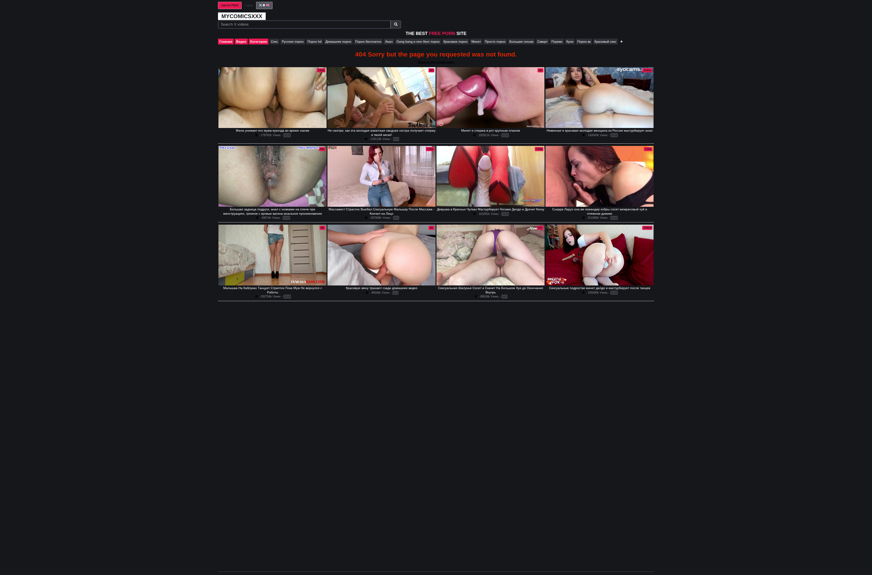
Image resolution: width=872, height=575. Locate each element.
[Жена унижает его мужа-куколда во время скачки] (272, 97)
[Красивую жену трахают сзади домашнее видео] (381, 255)
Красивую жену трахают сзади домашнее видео (381, 288)
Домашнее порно (338, 41)
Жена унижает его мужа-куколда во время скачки (272, 130)
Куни (569, 41)
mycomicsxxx (241, 16)
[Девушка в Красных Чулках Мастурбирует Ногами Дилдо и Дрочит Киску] (490, 176)
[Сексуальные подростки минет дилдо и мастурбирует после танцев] (599, 255)
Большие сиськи (521, 41)
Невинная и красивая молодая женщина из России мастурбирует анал (600, 130)
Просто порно (495, 41)
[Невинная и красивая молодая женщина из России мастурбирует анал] (599, 97)
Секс (274, 41)
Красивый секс (605, 41)
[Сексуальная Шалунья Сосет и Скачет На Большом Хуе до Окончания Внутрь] (490, 255)
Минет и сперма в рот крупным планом (490, 130)
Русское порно (293, 41)
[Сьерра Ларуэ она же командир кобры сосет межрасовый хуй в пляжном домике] (599, 176)
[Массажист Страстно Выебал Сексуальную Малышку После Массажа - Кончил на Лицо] (381, 176)
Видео (241, 41)
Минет (476, 41)
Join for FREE (230, 5)
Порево (556, 41)
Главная (225, 41)
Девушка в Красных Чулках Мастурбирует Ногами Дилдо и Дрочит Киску (490, 209)
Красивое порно (455, 41)
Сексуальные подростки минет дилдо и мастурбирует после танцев (599, 288)
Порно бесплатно (368, 41)
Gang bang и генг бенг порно (418, 41)
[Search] (396, 24)
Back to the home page (436, 62)
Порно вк (584, 41)
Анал (389, 41)
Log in (249, 5)
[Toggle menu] (219, 11)
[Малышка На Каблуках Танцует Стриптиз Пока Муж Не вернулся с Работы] (272, 255)
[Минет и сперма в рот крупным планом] (490, 97)
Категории (258, 41)
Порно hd (314, 41)
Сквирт (542, 41)
